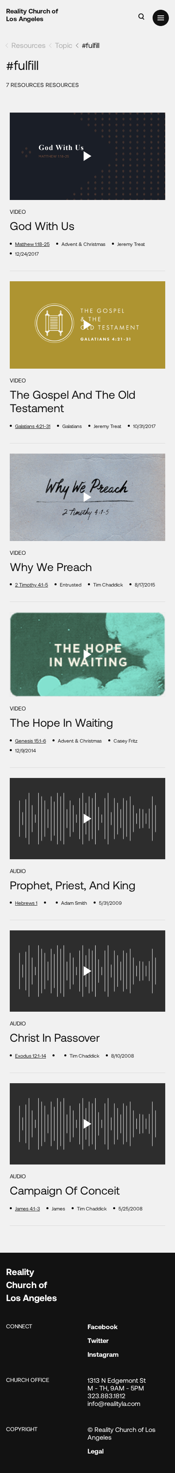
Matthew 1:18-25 (32, 244)
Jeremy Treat (131, 244)
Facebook (103, 1326)
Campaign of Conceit (65, 1190)
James (58, 1208)
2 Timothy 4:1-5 (31, 584)
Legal (96, 1451)
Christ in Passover (55, 1037)
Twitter (98, 1340)
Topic (63, 45)
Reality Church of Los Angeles (32, 14)
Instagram (103, 1354)
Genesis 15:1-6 (30, 740)
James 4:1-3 (27, 1208)
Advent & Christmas (83, 244)
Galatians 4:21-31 (32, 426)
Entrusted (70, 584)
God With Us (42, 225)
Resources (28, 45)
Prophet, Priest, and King (73, 885)
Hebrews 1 (26, 903)
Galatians (72, 426)
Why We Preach (51, 567)
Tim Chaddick (108, 584)
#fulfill (90, 45)
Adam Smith (74, 903)
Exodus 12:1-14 (30, 1055)
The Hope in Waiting (61, 722)
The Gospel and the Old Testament (73, 401)
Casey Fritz (126, 740)
